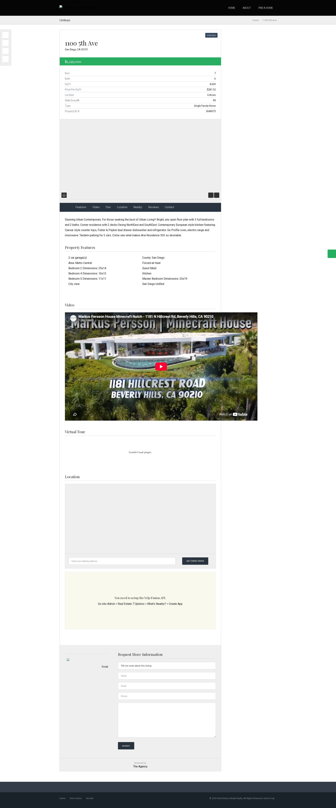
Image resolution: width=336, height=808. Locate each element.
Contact (169, 207)
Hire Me (89, 798)
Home (231, 7)
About (247, 7)
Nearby (137, 207)
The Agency (140, 766)
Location (122, 207)
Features (80, 207)
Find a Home (76, 798)
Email (105, 666)
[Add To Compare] (217, 195)
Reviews (153, 207)
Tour (108, 207)
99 (214, 100)
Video (96, 207)
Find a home (265, 7)
